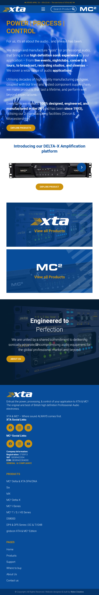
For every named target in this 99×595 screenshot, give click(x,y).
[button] (43, 9)
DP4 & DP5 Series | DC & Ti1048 (24, 524)
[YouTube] (28, 444)
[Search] (73, 9)
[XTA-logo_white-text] (14, 9)
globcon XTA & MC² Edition (21, 531)
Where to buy (14, 568)
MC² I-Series (13, 506)
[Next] (81, 167)
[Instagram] (19, 428)
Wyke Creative (77, 592)
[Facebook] (10, 428)
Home (9, 549)
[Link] (49, 225)
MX (8, 493)
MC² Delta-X (13, 499)
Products (11, 555)
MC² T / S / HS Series (18, 512)
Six (8, 487)
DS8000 (10, 518)
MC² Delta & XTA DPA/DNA (21, 481)
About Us (11, 574)
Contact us (12, 580)
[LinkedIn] (28, 428)
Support (10, 561)
